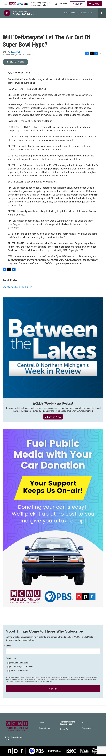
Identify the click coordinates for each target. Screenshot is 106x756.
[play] (7, 12)
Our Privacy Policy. (46, 681)
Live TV (79, 3)
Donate (96, 4)
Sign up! (53, 688)
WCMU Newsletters (19, 670)
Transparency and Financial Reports (67, 723)
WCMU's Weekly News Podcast (53, 403)
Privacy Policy (44, 728)
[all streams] (102, 13)
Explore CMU (87, 728)
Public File (64, 729)
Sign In (63, 4)
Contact (42, 723)
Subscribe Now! (53, 416)
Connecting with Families (21, 666)
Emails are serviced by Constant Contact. (27, 681)
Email (8, 646)
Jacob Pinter (16, 52)
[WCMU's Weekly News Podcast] (53, 347)
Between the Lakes (19, 662)
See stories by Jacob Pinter (17, 286)
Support (85, 723)
